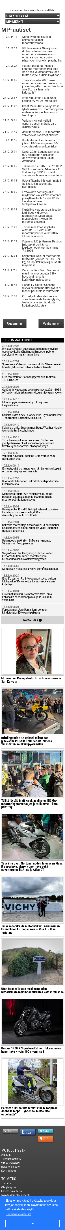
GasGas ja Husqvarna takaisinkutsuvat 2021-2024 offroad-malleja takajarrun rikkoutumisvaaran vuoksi (32, 389)
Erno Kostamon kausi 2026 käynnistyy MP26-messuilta (39, 99)
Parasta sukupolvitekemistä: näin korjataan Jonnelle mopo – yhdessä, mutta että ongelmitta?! (29, 1111)
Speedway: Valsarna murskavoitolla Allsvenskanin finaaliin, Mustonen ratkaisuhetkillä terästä (31, 364)
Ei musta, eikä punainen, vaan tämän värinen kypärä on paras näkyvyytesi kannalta (31, 468)
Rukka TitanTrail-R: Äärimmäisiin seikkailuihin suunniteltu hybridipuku (42, 184)
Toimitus (8, 1179)
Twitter (46, 1131)
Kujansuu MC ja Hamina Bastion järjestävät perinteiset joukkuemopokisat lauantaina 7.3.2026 (42, 246)
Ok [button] (32, 1223)
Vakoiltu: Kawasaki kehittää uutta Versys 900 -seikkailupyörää (29, 456)
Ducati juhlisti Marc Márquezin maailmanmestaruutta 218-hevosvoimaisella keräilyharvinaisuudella (41, 275)
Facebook (26, 1133)
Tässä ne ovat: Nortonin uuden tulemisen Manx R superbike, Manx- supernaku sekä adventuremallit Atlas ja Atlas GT (31, 867)
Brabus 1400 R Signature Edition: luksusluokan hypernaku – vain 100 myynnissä (31, 1050)
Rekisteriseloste (10, 1166)
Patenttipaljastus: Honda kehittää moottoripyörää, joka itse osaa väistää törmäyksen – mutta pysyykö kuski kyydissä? (42, 70)
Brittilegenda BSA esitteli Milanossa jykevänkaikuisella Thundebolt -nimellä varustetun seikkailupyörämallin (26, 741)
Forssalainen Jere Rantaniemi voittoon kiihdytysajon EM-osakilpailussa (24, 609)
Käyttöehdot (8, 1170)
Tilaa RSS (44, 1139)
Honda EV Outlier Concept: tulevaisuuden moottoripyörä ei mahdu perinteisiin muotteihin (41, 288)
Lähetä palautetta (11, 1191)
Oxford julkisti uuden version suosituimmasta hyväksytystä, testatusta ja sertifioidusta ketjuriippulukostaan (41, 301)
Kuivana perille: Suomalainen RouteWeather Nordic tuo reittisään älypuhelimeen (31, 427)
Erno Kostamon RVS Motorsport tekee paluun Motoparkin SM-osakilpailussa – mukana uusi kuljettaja (29, 580)
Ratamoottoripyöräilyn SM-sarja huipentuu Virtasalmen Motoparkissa (26, 540)
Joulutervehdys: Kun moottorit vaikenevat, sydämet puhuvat (41, 133)
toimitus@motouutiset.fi (15, 1195)
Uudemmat (14, 323)
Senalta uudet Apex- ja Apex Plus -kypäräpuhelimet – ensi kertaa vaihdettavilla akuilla (32, 415)
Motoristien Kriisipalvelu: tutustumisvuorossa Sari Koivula (31, 680)
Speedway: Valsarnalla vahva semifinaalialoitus (30, 567)
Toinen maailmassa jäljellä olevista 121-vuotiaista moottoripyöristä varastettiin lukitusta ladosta (40, 231)
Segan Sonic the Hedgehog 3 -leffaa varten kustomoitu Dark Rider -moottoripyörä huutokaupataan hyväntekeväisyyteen (27, 555)
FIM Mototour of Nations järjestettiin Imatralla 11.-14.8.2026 (28, 377)
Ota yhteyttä (8, 1187)
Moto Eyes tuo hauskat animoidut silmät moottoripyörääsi (36, 40)
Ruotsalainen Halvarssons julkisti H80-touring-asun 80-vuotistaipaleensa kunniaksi (40, 143)
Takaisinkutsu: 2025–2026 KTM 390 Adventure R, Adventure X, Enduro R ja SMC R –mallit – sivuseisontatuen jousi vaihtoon (42, 170)
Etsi (9, 1131)
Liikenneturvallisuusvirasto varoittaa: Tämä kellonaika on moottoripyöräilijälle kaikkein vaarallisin (27, 596)
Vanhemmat (51, 323)
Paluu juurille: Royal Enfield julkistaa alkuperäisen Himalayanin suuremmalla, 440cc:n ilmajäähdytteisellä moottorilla (30, 511)
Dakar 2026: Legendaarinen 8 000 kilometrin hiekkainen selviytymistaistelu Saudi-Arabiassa (40, 156)
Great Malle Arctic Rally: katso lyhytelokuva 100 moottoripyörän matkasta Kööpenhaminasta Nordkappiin (42, 110)
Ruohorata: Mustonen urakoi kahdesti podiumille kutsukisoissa (30, 481)
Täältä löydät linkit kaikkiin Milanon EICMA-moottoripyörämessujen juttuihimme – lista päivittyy (29, 804)
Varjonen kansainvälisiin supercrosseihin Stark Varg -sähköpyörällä (40, 123)
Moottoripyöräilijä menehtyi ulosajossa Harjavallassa (25, 402)
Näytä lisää (32, 620)
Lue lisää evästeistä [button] (18, 1214)
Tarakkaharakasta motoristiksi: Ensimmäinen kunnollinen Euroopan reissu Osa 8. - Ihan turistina (30, 929)
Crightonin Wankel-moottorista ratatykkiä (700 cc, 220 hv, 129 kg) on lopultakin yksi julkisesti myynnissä (41, 260)
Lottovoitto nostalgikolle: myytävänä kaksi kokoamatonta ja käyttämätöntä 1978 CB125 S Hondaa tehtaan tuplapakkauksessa (41, 198)
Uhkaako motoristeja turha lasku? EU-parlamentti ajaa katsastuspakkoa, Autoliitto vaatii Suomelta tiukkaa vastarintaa (30, 526)
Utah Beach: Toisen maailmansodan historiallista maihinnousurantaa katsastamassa (32, 990)
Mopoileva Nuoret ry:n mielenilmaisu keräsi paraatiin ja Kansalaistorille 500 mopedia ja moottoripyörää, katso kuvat (27, 495)
